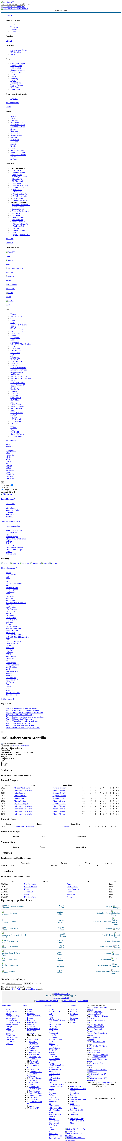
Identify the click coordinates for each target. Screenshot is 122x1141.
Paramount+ (15, 342)
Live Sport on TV (76, 1119)
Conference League (17, 70)
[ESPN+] (53, 563)
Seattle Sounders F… (21, 230)
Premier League (16, 72)
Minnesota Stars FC (20, 224)
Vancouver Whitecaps (32, 1075)
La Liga (13, 74)
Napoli (13, 144)
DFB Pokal (14, 87)
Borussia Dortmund (17, 152)
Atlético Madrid (16, 135)
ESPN (12, 321)
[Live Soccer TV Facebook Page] (97, 1072)
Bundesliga (14, 79)
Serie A (13, 76)
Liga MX (14, 99)
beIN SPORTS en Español (16, 603)
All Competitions (12, 103)
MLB (72, 1123)
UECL (8, 457)
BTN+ (12, 381)
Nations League (16, 68)
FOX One (14, 396)
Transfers (4, 765)
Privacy (73, 1095)
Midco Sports (15, 404)
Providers (73, 1102)
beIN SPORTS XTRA (19, 376)
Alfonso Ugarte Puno (21, 746)
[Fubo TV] (5, 563)
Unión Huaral (19, 798)
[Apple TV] (24, 563)
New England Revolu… (21, 177)
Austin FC (17, 233)
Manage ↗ (10, 499)
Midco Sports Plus (17, 406)
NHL (82, 1121)
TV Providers (70, 1005)
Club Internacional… (20, 172)
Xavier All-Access (17, 434)
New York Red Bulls (20, 185)
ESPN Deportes (16, 331)
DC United (17, 192)
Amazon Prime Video (18, 370)
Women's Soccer (76, 1087)
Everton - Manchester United (94, 1051)
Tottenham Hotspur (17, 127)
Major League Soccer (18, 50)
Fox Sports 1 (15, 333)
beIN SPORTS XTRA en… (54, 1079)
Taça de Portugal (16, 85)
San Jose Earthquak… (20, 211)
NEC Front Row (16, 413)
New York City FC (19, 183)
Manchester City (16, 122)
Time (15, 490)
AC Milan (14, 142)
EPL (7, 463)
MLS (8, 459)
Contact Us (74, 1114)
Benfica (13, 146)
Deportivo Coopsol (21, 804)
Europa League (16, 66)
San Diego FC (18, 226)
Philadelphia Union (20, 196)
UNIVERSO (15, 359)
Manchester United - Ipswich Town (95, 1026)
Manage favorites (9, 494)
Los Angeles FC (18, 209)
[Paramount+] (35, 563)
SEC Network (15, 419)
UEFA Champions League (16, 539)
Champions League (17, 64)
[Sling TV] (14, 563)
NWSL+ (13, 415)
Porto (12, 148)
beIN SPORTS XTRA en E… (21, 378)
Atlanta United (35, 1063)
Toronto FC (17, 190)
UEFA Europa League (14, 547)
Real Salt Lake (17, 220)
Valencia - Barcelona (100, 1055)
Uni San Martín (30, 884)
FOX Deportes (16, 361)
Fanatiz (13, 314)
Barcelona (14, 131)
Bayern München (17, 150)
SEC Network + (16, 421)
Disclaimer (74, 1097)
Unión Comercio (20, 793)
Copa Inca (66, 827)
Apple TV (14, 340)
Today (12, 25)
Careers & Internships (78, 1099)
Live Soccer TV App (78, 1089)
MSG (12, 411)
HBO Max (14, 400)
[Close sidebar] (2, 732)
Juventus (13, 137)
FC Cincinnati (17, 181)
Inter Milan (14, 140)
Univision (14, 363)
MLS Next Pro (16, 408)
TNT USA (14, 423)
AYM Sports (15, 374)
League (6, 490)
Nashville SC (17, 170)
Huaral (26, 889)
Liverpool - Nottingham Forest (94, 1013)
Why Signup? (37, 983)
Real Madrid (15, 133)
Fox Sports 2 (15, 338)
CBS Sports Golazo (17, 383)
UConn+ (13, 428)
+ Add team (10, 504)
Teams (8, 107)
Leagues (9, 41)
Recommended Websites (75, 1107)
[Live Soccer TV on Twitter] (97, 1076)
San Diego (33, 1097)
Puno (69, 884)
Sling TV (73, 1009)
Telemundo (14, 357)
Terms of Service (31, 989)
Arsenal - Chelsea (99, 1057)
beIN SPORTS (16, 316)
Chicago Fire (17, 175)
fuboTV (13, 346)
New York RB (34, 1054)
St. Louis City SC (18, 215)
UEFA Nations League (14, 550)
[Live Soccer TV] (8, 2)
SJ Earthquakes (34, 1082)
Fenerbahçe (14, 157)
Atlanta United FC (20, 194)
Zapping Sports (16, 436)
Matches (9, 16)
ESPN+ (13, 336)
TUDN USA (15, 348)
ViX (12, 430)
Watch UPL (14, 432)
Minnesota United (36, 1095)
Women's (9, 447)
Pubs (72, 1104)
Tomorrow (14, 27)
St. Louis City (34, 1087)
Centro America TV (17, 385)
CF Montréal (18, 198)
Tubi (12, 426)
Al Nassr (13, 159)
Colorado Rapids (18, 218)
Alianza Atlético (20, 801)
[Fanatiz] (45, 563)
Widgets (73, 1091)
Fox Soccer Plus (16, 329)
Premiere (13, 417)
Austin (31, 1106)
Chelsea (13, 118)
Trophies (4, 763)
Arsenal (13, 116)
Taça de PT (10, 476)
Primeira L (10, 474)
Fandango (14, 391)
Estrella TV (14, 389)
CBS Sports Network (18, 325)
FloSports (14, 393)
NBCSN (13, 355)
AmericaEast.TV (16, 372)
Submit (27, 983)
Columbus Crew (36, 1072)
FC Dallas (16, 213)
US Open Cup (15, 52)
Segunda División (59, 788)
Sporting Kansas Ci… (21, 235)
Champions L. (11, 451)
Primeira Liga (15, 83)
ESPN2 (13, 327)
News (8, 444)
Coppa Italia (15, 89)
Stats (3, 761)
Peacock (13, 366)
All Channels (11, 440)
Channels (9, 243)
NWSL (13, 54)
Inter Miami (33, 1042)
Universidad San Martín (23, 790)
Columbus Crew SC (20, 200)
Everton (13, 129)
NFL (77, 1121)
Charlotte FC (17, 179)
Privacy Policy (15, 989)
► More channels (7, 699)
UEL (8, 453)
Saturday (13, 29)
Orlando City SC (18, 187)
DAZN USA (15, 353)
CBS (12, 318)
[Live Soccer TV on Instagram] (97, 1080)
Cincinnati (32, 1050)
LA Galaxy (17, 228)
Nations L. (10, 455)
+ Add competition (13, 526)
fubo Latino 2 (15, 398)
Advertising (74, 1093)
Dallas (31, 1084)
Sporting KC (34, 1108)
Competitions (6, 521)
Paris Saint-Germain (18, 155)
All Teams (9, 239)
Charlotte (32, 1048)
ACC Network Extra (18, 368)
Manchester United (17, 125)
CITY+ (13, 387)
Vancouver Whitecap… (21, 205)
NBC (12, 323)
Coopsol (27, 894)
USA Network (15, 351)
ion (11, 402)
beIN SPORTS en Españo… (21, 344)
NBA (72, 1121)
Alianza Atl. (28, 892)
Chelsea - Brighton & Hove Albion (97, 1017)
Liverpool (14, 120)
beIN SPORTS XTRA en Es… (17, 637)
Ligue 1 (13, 81)
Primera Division (59, 790)
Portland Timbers (18, 222)
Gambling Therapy (105, 1082)
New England (34, 1046)
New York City (34, 1052)
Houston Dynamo (18, 207)
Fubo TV (73, 1011)
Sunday (13, 31)
